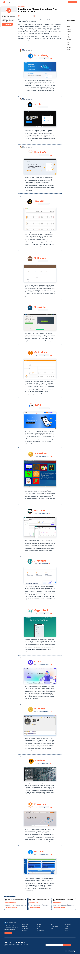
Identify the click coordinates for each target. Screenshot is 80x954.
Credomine (69, 39)
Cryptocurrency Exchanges (44, 203)
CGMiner (68, 46)
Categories (24, 926)
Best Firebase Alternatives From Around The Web (63, 900)
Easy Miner (69, 36)
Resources (48, 2)
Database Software (57, 902)
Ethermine (69, 47)
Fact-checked (58, 16)
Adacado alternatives (11, 907)
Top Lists (35, 2)
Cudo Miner (69, 33)
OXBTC (68, 42)
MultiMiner (69, 29)
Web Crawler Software (33, 902)
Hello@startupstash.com (9, 929)
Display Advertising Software (10, 902)
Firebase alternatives (59, 907)
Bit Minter (68, 44)
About (52, 928)
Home (19, 6)
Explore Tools (25, 924)
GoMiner (68, 49)
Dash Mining (69, 23)
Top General (39, 932)
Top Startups (39, 926)
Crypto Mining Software (43, 58)
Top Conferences (40, 930)
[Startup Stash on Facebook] (66, 951)
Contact (67, 926)
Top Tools (39, 924)
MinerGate (69, 31)
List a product (68, 924)
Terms (66, 928)
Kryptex (68, 24)
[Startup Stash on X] (69, 951)
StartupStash (28, 15)
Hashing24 (69, 26)
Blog (41, 2)
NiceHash (69, 28)
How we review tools (55, 926)
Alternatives (27, 2)
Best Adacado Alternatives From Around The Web (15, 900)
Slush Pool (69, 37)
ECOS (68, 34)
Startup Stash (9, 2)
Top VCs (38, 928)
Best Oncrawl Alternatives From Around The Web (39, 900)
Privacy (66, 930)
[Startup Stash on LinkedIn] (71, 951)
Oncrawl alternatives (35, 907)
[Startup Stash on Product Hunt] (74, 951)
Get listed (8, 933)
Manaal (43, 15)
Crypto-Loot (69, 41)
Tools (19, 2)
